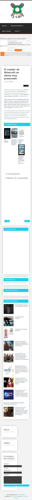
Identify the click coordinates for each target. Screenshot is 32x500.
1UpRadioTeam (21, 494)
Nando (21, 282)
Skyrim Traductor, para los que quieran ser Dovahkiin (21, 305)
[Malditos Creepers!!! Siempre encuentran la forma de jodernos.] (21, 154)
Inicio (5, 25)
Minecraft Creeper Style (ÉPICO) (21, 141)
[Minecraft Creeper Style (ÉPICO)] (21, 138)
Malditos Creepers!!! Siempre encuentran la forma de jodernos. (21, 160)
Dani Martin (13, 282)
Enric (17, 282)
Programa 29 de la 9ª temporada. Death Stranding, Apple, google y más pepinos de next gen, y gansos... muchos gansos (21, 393)
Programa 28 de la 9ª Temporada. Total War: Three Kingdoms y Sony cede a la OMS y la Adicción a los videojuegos (21, 356)
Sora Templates (15, 496)
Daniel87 (11, 81)
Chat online (7, 31)
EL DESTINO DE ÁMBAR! (19, 317)
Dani (24, 282)
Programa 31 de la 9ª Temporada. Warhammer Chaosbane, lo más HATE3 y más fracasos (21, 343)
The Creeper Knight (6, 141)
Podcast (17, 31)
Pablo (8, 282)
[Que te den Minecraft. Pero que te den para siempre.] (14, 138)
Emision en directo (17, 25)
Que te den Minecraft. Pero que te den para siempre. (14, 142)
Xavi (5, 282)
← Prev (7, 221)
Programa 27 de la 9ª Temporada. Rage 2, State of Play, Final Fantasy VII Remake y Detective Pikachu (21, 380)
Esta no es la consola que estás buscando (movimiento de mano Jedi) (14, 403)
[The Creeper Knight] (7, 138)
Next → (27, 221)
